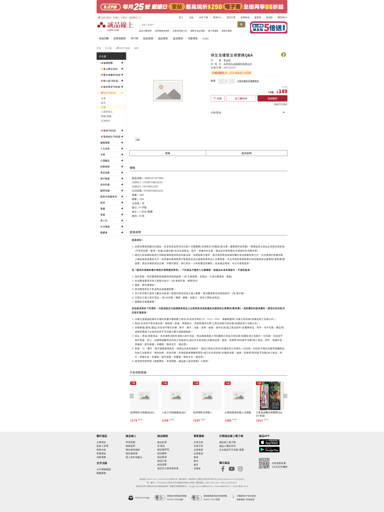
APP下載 (203, 17)
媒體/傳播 (106, 116)
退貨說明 (247, 153)
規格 (167, 153)
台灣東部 (198, 453)
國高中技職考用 (108, 196)
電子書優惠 (213, 30)
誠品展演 (162, 456)
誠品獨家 (163, 38)
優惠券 (257, 17)
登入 (181, 17)
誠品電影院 (163, 449)
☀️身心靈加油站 (109, 68)
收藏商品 (245, 17)
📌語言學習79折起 (110, 86)
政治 (103, 102)
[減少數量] (220, 81)
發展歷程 (101, 453)
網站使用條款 (133, 449)
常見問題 (130, 442)
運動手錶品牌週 (197, 30)
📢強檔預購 (106, 62)
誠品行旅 (162, 460)
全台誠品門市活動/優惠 (231, 449)
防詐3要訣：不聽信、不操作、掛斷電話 (121, 17)
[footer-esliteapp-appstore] (269, 441)
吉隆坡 (197, 468)
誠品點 (269, 17)
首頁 (99, 47)
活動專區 (193, 38)
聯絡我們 (130, 445)
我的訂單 (231, 17)
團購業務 (101, 473)
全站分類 (104, 38)
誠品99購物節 (145, 30)
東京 (196, 464)
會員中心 (217, 17)
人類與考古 (107, 111)
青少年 (103, 220)
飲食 (102, 202)
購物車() (282, 17)
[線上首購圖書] (268, 27)
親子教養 (105, 178)
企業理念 (101, 442)
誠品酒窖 (162, 464)
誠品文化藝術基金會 (168, 468)
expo (206, 38)
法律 (136, 47)
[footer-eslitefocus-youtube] (231, 468)
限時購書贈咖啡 (162, 30)
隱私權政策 (132, 453)
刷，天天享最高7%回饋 (231, 72)
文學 (102, 154)
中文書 (108, 47)
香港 (196, 457)
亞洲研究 (105, 120)
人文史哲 (105, 148)
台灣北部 (198, 442)
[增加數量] (232, 81)
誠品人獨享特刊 (227, 445)
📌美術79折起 (108, 130)
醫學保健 (105, 190)
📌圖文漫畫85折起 (110, 74)
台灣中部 (198, 445)
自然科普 (105, 184)
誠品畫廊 (178, 38)
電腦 (102, 208)
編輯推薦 (105, 142)
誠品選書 (148, 38)
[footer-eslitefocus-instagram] (240, 468)
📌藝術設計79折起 (110, 136)
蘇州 (196, 460)
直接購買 (272, 98)
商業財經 (105, 166)
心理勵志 (105, 160)
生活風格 (105, 226)
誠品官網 (162, 442)
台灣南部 (198, 449)
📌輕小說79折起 (109, 80)
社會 (103, 98)
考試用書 (105, 172)
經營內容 (101, 449)
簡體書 (103, 232)
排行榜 (134, 38)
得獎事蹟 (101, 457)
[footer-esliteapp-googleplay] (269, 449)
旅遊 (102, 214)
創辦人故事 (102, 445)
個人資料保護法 (134, 457)
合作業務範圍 (104, 469)
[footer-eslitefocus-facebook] (222, 468)
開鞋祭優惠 (227, 30)
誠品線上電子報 (227, 442)
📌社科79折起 (123, 47)
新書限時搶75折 (179, 30)
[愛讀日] (192, 6)
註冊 (191, 17)
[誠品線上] (115, 26)
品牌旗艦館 (119, 38)
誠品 (162, 445)
